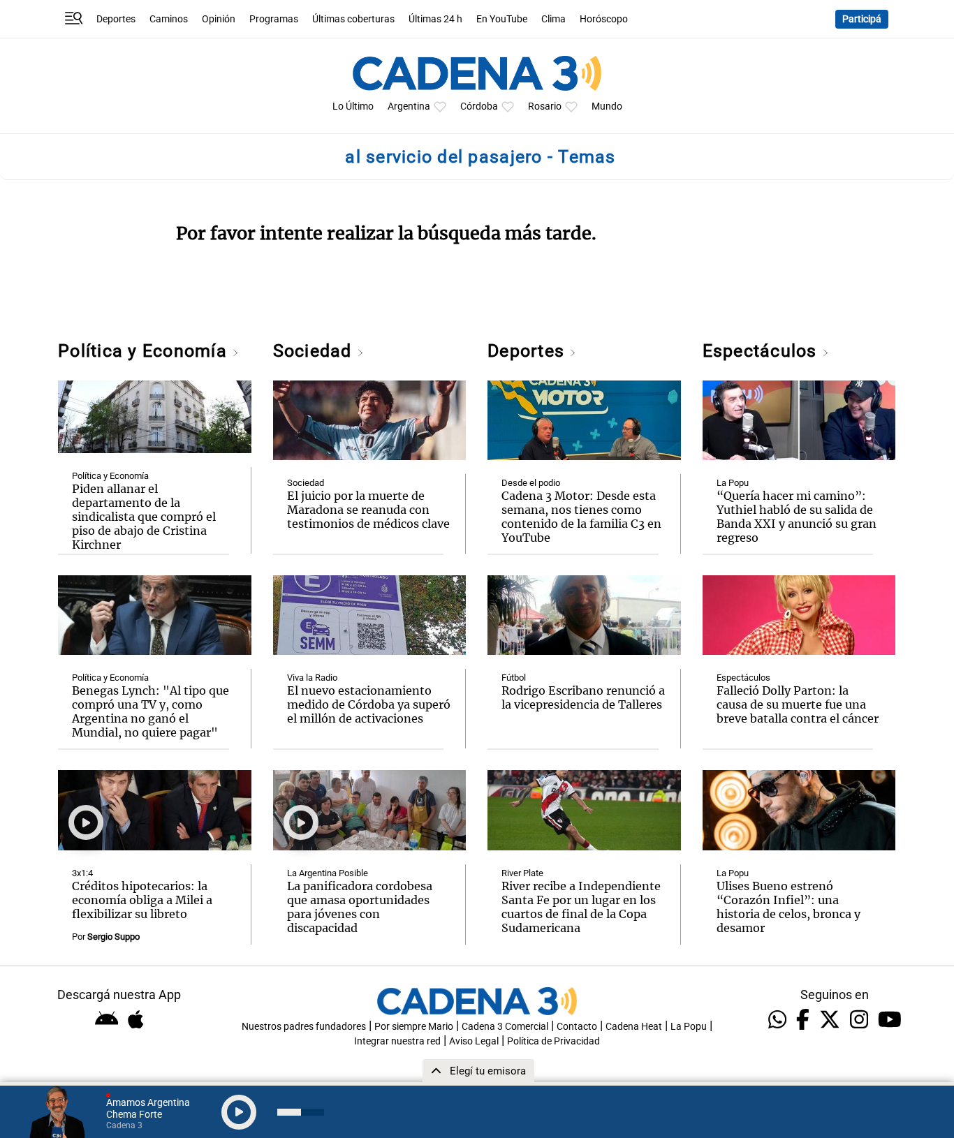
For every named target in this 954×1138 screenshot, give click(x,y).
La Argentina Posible (327, 873)
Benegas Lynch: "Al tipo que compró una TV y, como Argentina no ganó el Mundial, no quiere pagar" (150, 711)
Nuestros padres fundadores (304, 1027)
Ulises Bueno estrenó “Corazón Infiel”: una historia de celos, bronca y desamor (788, 907)
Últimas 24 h (435, 19)
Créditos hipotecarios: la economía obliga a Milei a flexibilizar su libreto (142, 900)
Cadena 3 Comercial (505, 1027)
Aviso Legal (474, 1041)
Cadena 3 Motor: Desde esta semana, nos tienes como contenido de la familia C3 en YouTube (581, 517)
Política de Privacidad (553, 1041)
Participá (861, 19)
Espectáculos (762, 351)
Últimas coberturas (353, 19)
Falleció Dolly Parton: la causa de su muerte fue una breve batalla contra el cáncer (798, 704)
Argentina (409, 106)
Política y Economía (145, 351)
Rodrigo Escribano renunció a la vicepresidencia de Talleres (583, 697)
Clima (553, 19)
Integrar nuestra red (397, 1041)
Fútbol (513, 677)
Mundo (607, 106)
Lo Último (353, 106)
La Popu (733, 483)
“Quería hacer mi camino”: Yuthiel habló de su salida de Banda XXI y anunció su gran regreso (796, 517)
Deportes (115, 19)
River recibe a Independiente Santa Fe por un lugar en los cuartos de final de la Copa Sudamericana (581, 907)
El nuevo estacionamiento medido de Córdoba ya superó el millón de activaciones (368, 704)
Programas (273, 19)
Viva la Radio (312, 677)
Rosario (545, 106)
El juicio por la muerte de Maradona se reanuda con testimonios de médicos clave (368, 510)
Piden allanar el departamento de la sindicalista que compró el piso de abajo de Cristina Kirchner (144, 517)
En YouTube (501, 19)
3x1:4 (82, 873)
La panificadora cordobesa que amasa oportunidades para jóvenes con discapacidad (359, 907)
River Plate (522, 873)
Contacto (577, 1027)
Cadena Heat (634, 1027)
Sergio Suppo (113, 936)
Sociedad (315, 351)
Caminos (168, 19)
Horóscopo (604, 19)
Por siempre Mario (413, 1027)
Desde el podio (530, 483)
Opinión (218, 19)
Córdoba (479, 106)
